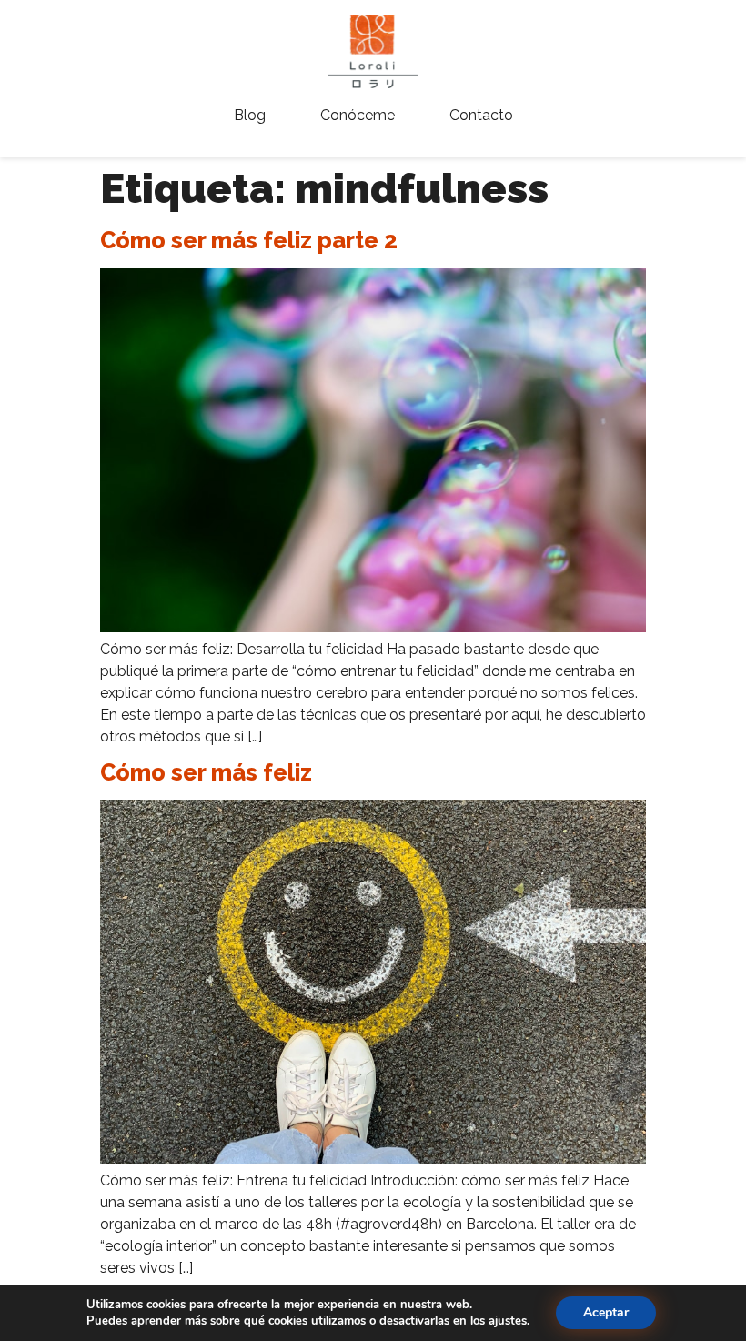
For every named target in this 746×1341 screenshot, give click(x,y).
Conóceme (357, 115)
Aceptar (606, 1312)
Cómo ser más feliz (206, 772)
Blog (250, 115)
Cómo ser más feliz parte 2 (249, 240)
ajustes (508, 1321)
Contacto (481, 115)
